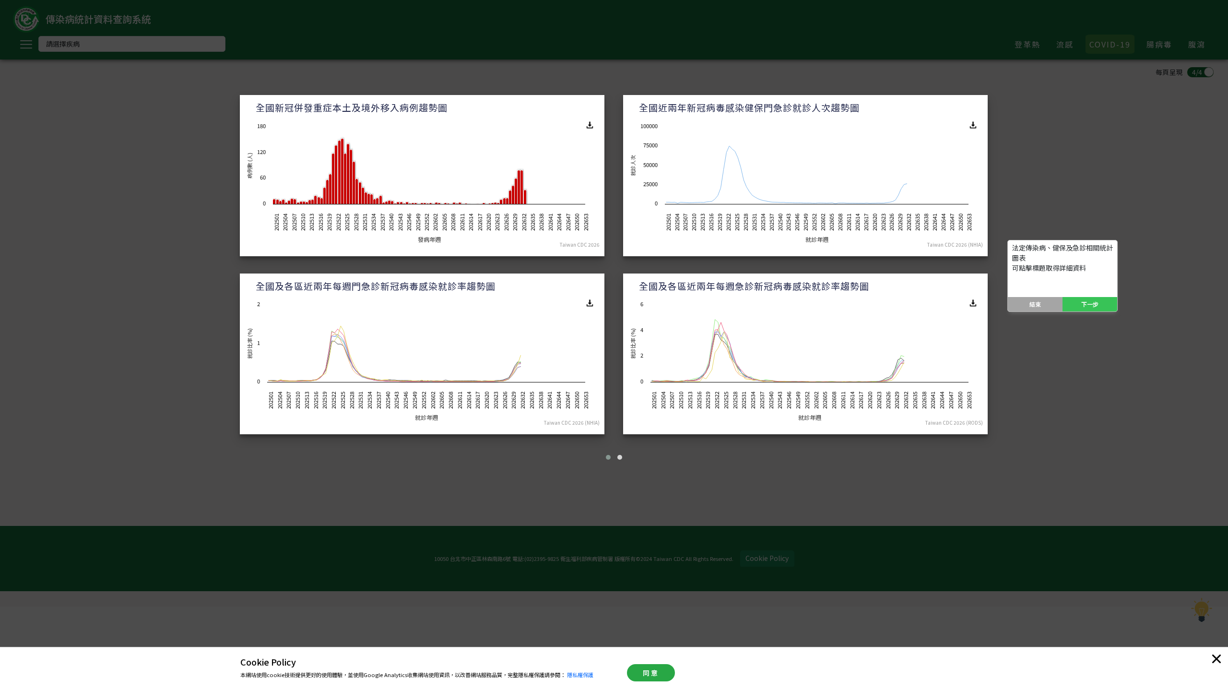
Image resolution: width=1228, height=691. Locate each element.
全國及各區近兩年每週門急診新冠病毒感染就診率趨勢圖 (376, 285)
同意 (651, 673)
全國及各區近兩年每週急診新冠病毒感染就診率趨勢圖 (754, 285)
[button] (608, 457)
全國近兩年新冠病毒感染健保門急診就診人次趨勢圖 (749, 107)
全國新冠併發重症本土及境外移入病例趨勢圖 (352, 107)
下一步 (1089, 304)
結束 (1035, 304)
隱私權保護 (580, 675)
